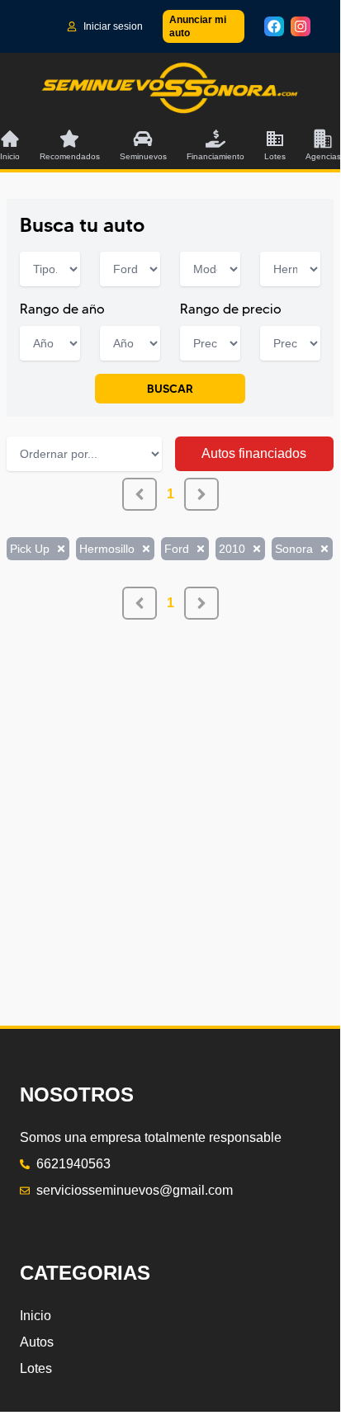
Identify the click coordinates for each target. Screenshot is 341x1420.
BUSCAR (170, 388)
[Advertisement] (170, 790)
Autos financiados (253, 453)
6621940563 (73, 1164)
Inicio (35, 1316)
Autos (37, 1342)
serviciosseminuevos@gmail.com (134, 1190)
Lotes (36, 1368)
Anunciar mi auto (197, 26)
